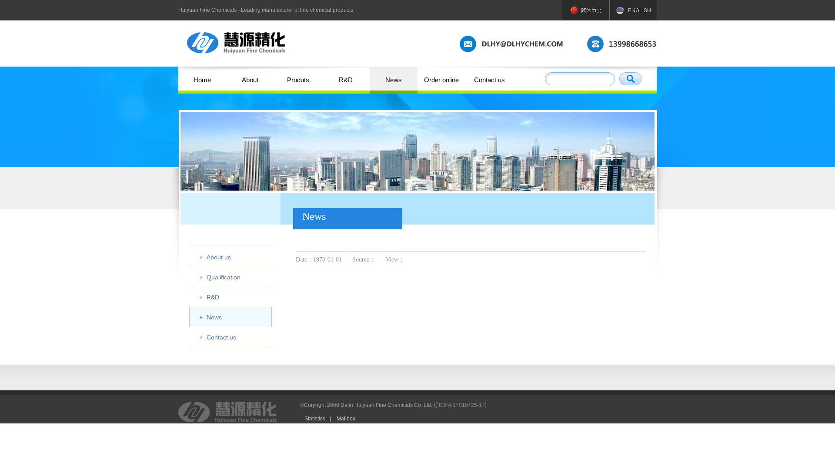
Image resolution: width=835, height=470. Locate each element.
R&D (346, 80)
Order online (441, 80)
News (393, 80)
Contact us (489, 80)
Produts (298, 80)
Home (202, 80)
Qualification (223, 277)
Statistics (314, 419)
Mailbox (346, 419)
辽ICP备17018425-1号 (460, 405)
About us (219, 257)
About (250, 80)
